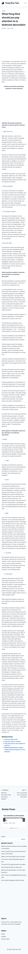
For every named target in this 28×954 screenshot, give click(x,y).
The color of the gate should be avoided (13, 864)
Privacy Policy (5, 939)
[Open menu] (25, 3)
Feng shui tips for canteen (12, 741)
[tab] (12, 828)
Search (3, 836)
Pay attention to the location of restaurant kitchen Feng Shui (14, 818)
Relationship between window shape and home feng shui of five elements (14, 749)
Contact (3, 936)
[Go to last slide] (4, 820)
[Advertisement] (14, 46)
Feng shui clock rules (11, 739)
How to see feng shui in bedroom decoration (22, 794)
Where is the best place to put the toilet (13, 856)
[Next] (24, 820)
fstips (4, 28)
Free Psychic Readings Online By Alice (12, 880)
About (3, 934)
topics (3, 11)
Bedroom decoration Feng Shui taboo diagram (6, 795)
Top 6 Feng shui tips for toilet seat (11, 867)
